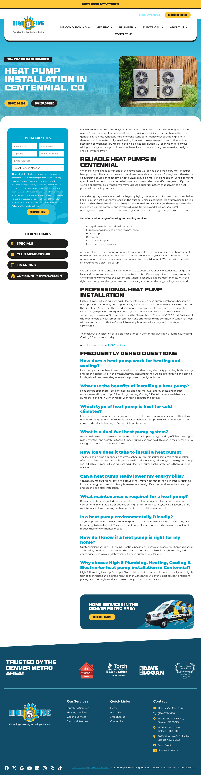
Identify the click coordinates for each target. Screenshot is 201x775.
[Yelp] (52, 768)
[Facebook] (6, 768)
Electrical (151, 27)
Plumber (126, 27)
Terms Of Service (99, 767)
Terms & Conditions (30, 206)
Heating (103, 27)
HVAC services (116, 345)
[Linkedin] (37, 768)
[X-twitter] (14, 768)
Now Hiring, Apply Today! (100, 4)
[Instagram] (45, 768)
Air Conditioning (73, 27)
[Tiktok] (60, 768)
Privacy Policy (80, 767)
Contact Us (123, 34)
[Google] (22, 768)
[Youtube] (29, 768)
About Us (177, 27)
